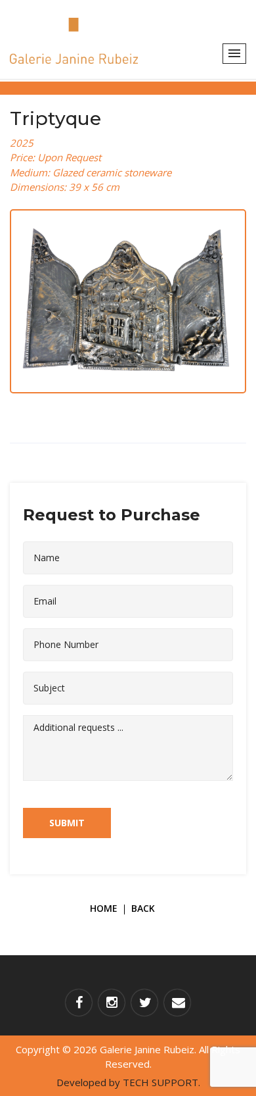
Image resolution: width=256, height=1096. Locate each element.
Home (103, 908)
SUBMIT (67, 822)
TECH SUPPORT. (161, 1082)
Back (143, 908)
